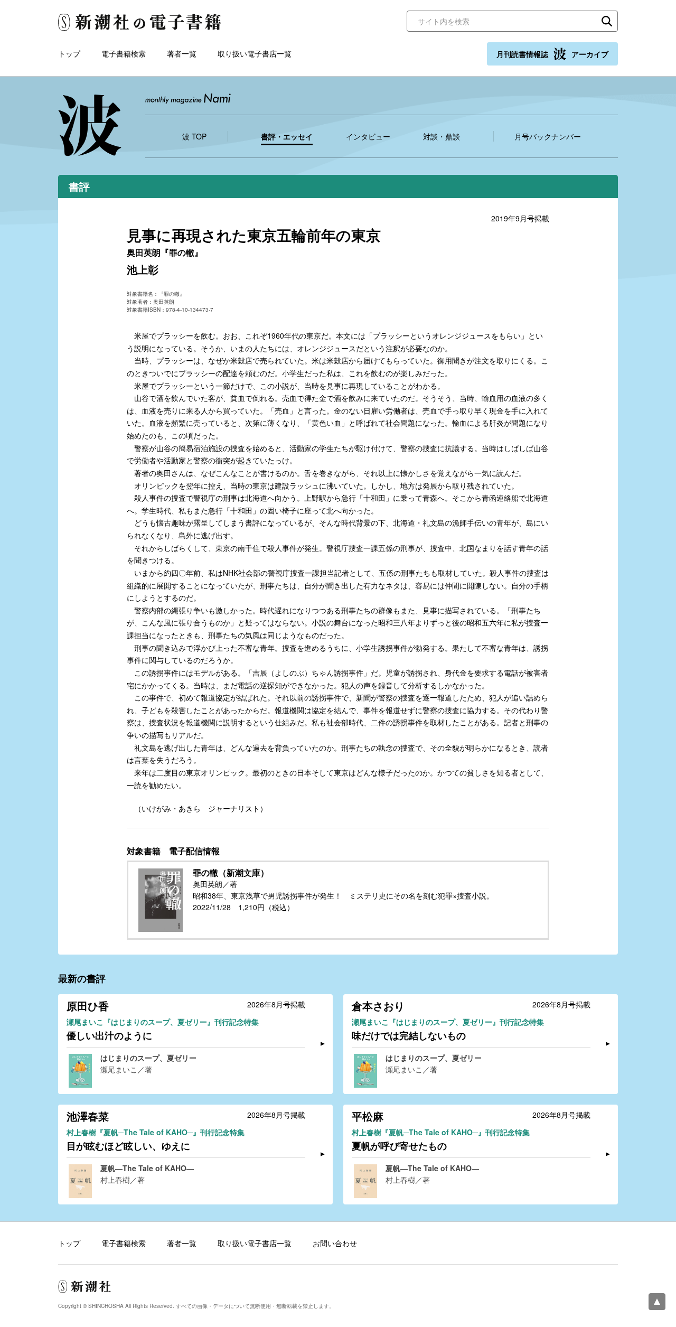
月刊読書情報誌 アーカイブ (552, 54)
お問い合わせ (335, 1243)
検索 (607, 21)
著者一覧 (181, 53)
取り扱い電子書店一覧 (255, 53)
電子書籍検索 (123, 53)
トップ (69, 53)
